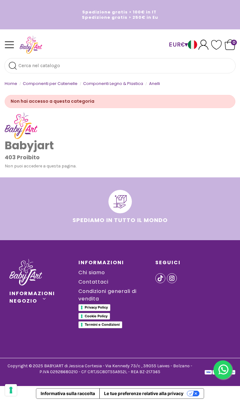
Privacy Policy (96, 307)
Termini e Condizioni (102, 324)
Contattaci (93, 281)
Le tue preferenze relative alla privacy (143, 393)
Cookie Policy (96, 316)
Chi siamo (91, 272)
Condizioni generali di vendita (107, 295)
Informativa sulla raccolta (68, 393)
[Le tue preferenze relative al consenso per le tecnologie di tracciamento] (11, 390)
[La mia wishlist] (216, 44)
